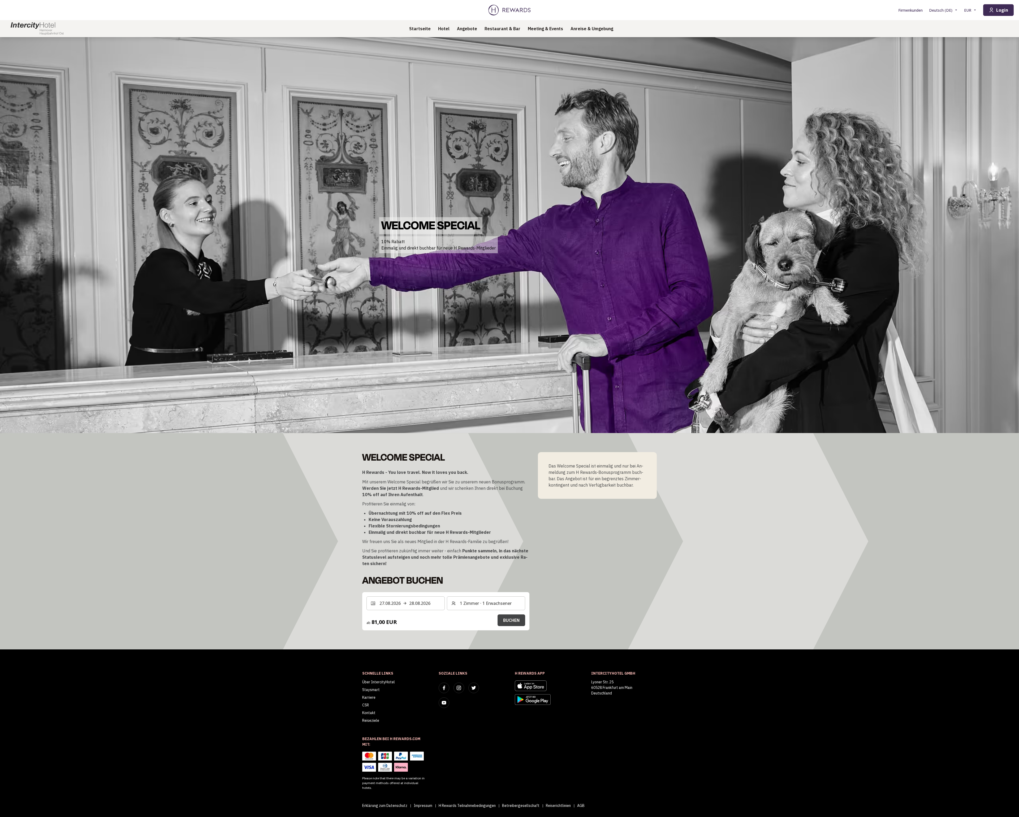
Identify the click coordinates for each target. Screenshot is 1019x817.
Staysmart (371, 689)
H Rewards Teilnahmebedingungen (467, 805)
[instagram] (459, 688)
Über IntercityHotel (378, 682)
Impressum (423, 805)
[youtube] (444, 702)
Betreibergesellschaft (520, 805)
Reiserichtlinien (558, 805)
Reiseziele (370, 720)
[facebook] (444, 688)
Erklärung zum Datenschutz (384, 805)
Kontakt (368, 712)
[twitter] (473, 688)
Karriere (368, 697)
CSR (365, 705)
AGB (581, 805)
